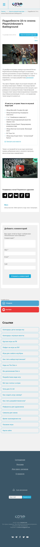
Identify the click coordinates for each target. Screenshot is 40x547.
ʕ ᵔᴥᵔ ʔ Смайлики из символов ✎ (16, 117)
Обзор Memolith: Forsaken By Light (17, 110)
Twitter (24, 537)
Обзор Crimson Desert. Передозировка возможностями (18, 125)
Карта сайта (7, 430)
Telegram (16, 537)
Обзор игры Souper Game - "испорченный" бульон (19, 137)
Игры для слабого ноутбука (13, 353)
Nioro (36, 40)
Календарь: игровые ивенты (13, 336)
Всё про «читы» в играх (11, 383)
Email (6, 257)
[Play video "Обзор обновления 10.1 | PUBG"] (20, 168)
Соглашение (20, 460)
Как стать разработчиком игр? (14, 401)
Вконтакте (12, 537)
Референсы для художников (13, 407)
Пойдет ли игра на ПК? (11, 347)
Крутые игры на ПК (10, 341)
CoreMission (17, 5)
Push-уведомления (21, 490)
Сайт (6, 264)
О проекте (20, 474)
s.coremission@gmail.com (23, 527)
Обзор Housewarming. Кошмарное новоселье (17, 113)
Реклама (20, 464)
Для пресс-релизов (20, 469)
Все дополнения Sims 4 (11, 371)
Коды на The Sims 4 (10, 365)
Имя (6, 250)
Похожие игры (8, 425)
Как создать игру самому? (12, 395)
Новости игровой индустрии (28, 35)
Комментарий (9, 238)
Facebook (20, 537)
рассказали (29, 77)
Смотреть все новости (14, 141)
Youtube (27, 537)
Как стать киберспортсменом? (14, 359)
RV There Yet (10, 133)
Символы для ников (10, 413)
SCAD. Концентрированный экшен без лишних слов (18, 121)
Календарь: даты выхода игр (13, 330)
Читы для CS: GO (8, 389)
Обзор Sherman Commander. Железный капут (19, 130)
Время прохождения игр (12, 419)
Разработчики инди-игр (12, 377)
